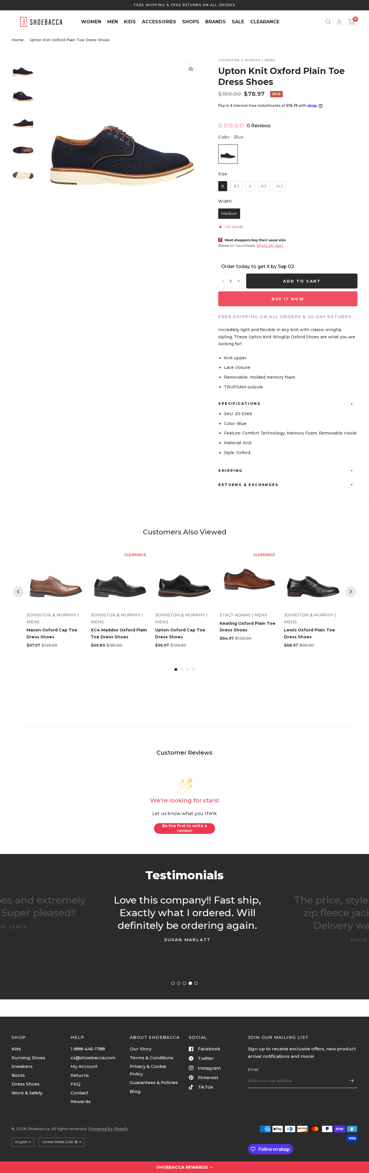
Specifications (239, 403)
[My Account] (339, 21)
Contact (79, 1093)
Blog (135, 1091)
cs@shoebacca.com (93, 1057)
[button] (184, 1167)
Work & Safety (27, 1093)
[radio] (228, 154)
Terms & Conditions (151, 1057)
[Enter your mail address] (351, 1080)
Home (18, 39)
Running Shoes (28, 1057)
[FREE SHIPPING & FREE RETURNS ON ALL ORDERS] (184, 5)
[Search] (328, 21)
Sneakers (22, 1066)
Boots (18, 1075)
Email (253, 1069)
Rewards (81, 1101)
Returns (80, 1075)
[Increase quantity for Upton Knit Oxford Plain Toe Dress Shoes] (238, 281)
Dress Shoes (25, 1084)
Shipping (230, 470)
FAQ (75, 1084)
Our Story (140, 1048)
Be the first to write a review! (184, 828)
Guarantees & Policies (154, 1082)
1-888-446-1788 (88, 1048)
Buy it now (288, 299)
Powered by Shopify (108, 1128)
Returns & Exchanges (248, 485)
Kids (16, 1048)
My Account (84, 1066)
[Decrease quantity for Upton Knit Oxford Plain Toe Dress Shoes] (223, 281)
